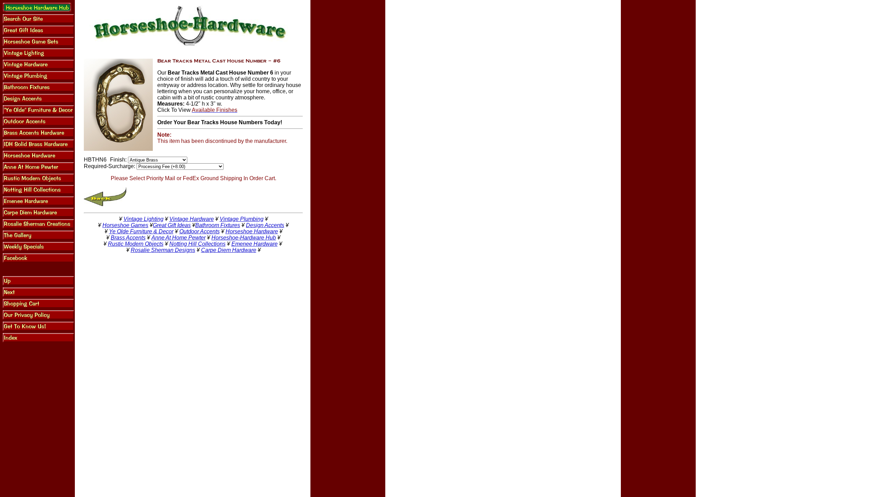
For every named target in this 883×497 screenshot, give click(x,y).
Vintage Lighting (143, 219)
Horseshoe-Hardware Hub (243, 238)
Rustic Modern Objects (135, 244)
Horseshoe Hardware (252, 231)
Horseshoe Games (125, 225)
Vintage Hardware (191, 219)
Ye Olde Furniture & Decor (141, 231)
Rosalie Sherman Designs (163, 250)
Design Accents (265, 225)
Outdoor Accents (199, 231)
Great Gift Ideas (172, 225)
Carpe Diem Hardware (228, 250)
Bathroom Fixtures (217, 225)
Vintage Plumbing (242, 219)
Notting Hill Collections (197, 244)
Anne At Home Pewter (178, 238)
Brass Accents (128, 238)
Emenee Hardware (254, 244)
